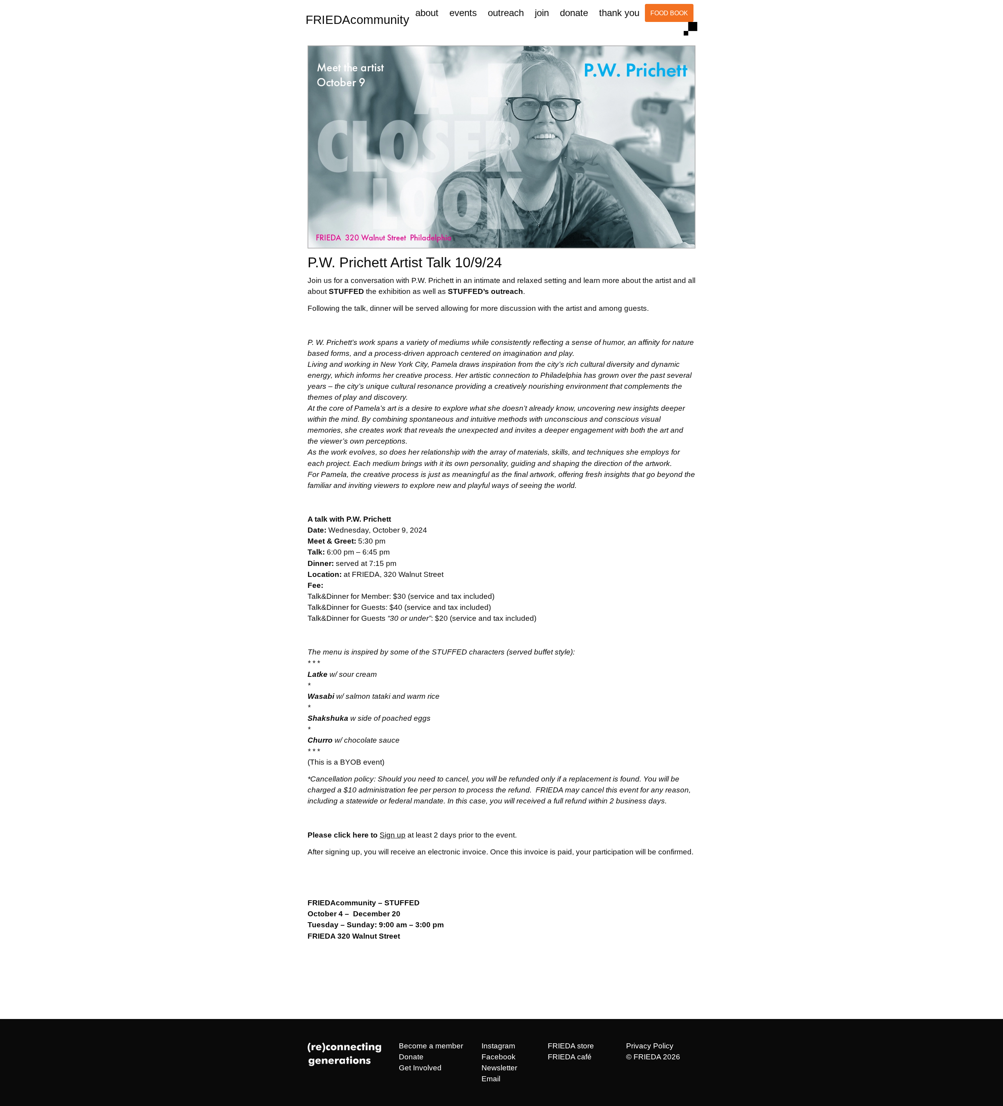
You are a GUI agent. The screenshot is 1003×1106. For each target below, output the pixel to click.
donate (574, 12)
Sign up (393, 835)
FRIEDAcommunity (357, 19)
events (463, 12)
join (542, 12)
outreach (506, 12)
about (426, 12)
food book (669, 12)
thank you (619, 12)
